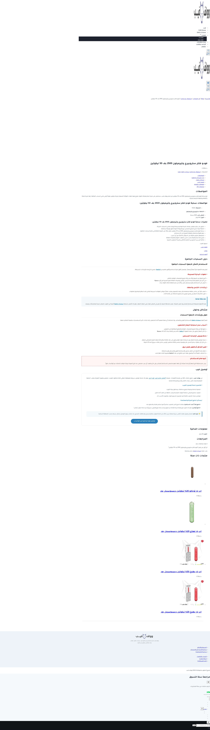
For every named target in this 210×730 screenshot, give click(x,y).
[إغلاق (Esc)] (204, 694)
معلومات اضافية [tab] (199, 184)
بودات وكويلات (201, 42)
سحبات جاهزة (201, 32)
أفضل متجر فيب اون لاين (157, 378)
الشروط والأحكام (202, 647)
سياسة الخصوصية (201, 652)
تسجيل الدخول (197, 451)
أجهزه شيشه (203, 254)
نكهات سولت (200, 39)
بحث (194, 725)
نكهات (205, 709)
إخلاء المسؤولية (202, 661)
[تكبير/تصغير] (209, 694)
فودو (179, 172)
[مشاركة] (206, 694)
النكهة (158, 269)
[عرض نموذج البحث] (208, 50)
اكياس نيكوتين (201, 44)
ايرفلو (181, 331)
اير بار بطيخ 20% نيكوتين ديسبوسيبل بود (181, 612)
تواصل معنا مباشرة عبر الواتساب (144, 421)
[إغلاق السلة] (208, 682)
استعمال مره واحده (195, 172)
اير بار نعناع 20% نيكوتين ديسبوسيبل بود (181, 531)
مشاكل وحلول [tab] (200, 180)
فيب (204, 28)
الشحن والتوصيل (202, 656)
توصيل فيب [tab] (200, 182)
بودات (205, 251)
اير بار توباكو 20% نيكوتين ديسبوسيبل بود (180, 491)
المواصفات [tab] (201, 175)
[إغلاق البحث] (208, 722)
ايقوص (203, 46)
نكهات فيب (201, 37)
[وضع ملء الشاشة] (207, 694)
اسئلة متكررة (203, 659)
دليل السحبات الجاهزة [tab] (198, 178)
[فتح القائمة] (208, 83)
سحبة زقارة (202, 30)
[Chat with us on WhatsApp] (208, 692)
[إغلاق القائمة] (209, 699)
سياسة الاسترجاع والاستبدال (198, 650)
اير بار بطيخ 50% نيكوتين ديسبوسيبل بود (181, 572)
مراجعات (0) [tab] (200, 187)
